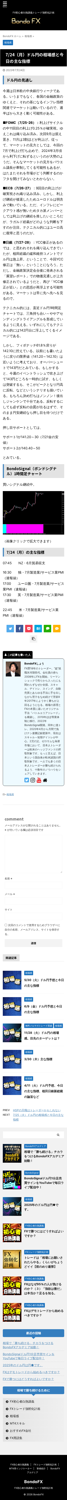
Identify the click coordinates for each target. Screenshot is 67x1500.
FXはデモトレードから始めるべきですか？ (31, 1372)
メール (10, 894)
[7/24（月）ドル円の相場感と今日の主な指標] (38, 628)
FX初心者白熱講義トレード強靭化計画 (33, 1488)
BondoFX (33, 1481)
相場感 (10, 794)
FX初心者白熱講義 (22, 1401)
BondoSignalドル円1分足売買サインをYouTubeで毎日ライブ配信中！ (44, 1182)
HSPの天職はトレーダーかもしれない (37, 1110)
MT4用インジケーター (20, 1468)
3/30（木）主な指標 (38, 1059)
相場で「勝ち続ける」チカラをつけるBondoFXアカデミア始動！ (44, 1156)
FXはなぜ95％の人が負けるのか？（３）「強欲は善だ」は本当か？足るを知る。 (43, 1288)
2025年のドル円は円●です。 (23, 1365)
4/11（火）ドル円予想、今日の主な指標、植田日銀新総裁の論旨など (43, 1091)
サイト (8, 909)
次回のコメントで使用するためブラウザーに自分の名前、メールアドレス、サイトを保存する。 (32, 929)
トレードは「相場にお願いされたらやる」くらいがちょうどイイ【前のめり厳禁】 (43, 1262)
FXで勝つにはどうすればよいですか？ (28, 1379)
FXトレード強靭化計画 (25, 1409)
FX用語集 (16, 1438)
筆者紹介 (41, 1468)
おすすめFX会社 (20, 1430)
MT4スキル (17, 1423)
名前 (8, 878)
